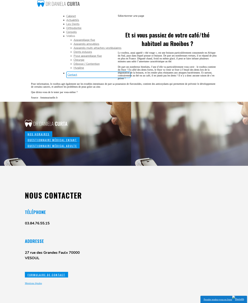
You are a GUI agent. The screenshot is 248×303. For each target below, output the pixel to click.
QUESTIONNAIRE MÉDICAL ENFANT (52, 140)
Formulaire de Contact (46, 275)
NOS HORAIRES (39, 134)
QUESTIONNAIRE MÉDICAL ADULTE (52, 146)
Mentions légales (33, 283)
